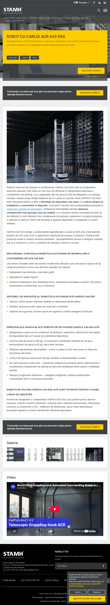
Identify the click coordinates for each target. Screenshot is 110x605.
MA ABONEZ (62, 566)
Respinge (96, 592)
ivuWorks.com (65, 601)
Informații (13, 58)
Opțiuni (78, 592)
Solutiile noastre (21, 18)
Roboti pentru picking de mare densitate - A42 (72, 18)
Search (99, 10)
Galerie (25, 58)
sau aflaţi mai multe (91, 77)
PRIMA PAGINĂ (9, 18)
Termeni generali (37, 597)
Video (34, 58)
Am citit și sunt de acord (87, 599)
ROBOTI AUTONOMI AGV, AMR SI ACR (42, 18)
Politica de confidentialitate (54, 597)
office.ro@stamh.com (31, 570)
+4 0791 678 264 (11, 570)
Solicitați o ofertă (91, 71)
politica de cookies (89, 584)
